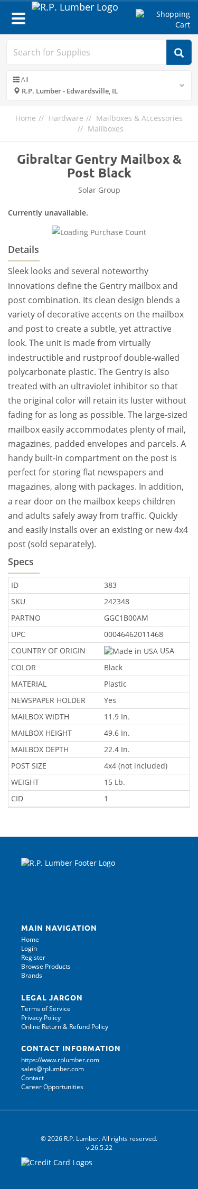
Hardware (66, 118)
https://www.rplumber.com (60, 1059)
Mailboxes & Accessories (139, 118)
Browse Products (46, 966)
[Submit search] (179, 52)
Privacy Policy (41, 1017)
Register (33, 957)
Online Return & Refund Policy (64, 1026)
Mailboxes (106, 129)
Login (29, 948)
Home (25, 118)
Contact (32, 1077)
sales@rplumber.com (52, 1068)
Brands (31, 975)
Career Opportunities (52, 1086)
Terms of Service (46, 1008)
